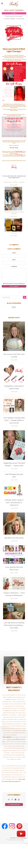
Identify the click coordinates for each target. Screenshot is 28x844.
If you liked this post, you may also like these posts (14, 176)
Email (14, 259)
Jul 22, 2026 (14, 468)
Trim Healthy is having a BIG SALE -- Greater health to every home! (14, 420)
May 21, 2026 (14, 598)
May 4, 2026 (14, 630)
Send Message (15, 804)
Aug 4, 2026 (14, 359)
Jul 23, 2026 (14, 426)
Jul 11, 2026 (14, 480)
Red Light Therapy (14, 10)
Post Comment (14, 286)
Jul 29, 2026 (14, 391)
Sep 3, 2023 (13, 216)
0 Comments (21, 18)
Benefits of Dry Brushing (14, 538)
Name (14, 253)
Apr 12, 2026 (13, 185)
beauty (14, 307)
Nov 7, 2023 (13, 235)
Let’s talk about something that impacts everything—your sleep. (14, 625)
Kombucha (14, 233)
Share (14, 13)
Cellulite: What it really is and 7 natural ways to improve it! (14, 502)
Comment (14, 266)
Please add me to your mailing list (15, 283)
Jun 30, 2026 (14, 508)
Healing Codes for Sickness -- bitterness (14, 182)
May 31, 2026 (14, 572)
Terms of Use (16, 839)
